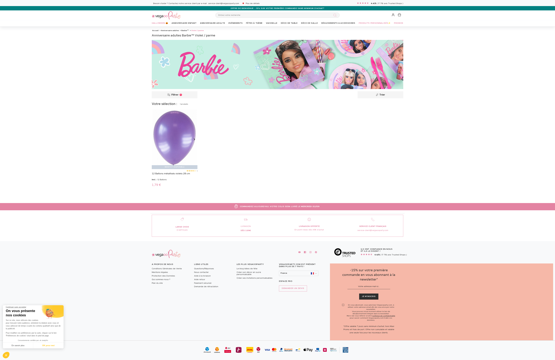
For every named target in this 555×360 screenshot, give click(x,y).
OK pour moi (48, 345)
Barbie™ (185, 30)
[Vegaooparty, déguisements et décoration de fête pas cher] (166, 13)
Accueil (155, 30)
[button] (6, 355)
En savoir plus (18, 345)
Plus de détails (253, 3)
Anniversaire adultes (170, 30)
